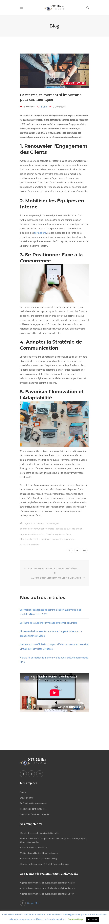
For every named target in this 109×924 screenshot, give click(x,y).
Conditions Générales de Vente (34, 814)
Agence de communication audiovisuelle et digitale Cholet (47, 893)
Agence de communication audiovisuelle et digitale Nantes (47, 882)
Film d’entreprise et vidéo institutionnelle (39, 833)
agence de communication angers (42, 523)
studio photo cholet (29, 544)
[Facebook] (23, 773)
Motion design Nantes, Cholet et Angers (39, 853)
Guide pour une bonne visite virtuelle (56, 577)
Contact (24, 792)
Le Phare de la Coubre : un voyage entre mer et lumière (48, 622)
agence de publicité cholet (69, 528)
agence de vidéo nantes (32, 534)
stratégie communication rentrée (58, 539)
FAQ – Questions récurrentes (34, 803)
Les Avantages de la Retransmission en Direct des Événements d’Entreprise (54, 568)
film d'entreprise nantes (57, 534)
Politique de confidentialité (33, 808)
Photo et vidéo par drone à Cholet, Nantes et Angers (44, 864)
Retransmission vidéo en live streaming (38, 858)
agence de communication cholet (37, 528)
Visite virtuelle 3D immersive (33, 847)
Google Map (33, 903)
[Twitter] (31, 773)
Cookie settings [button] (75, 919)
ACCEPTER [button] (93, 919)
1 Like (44, 106)
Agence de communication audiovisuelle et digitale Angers (47, 888)
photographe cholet (30, 539)
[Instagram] (39, 773)
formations (40, 232)
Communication (75, 83)
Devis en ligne (26, 797)
